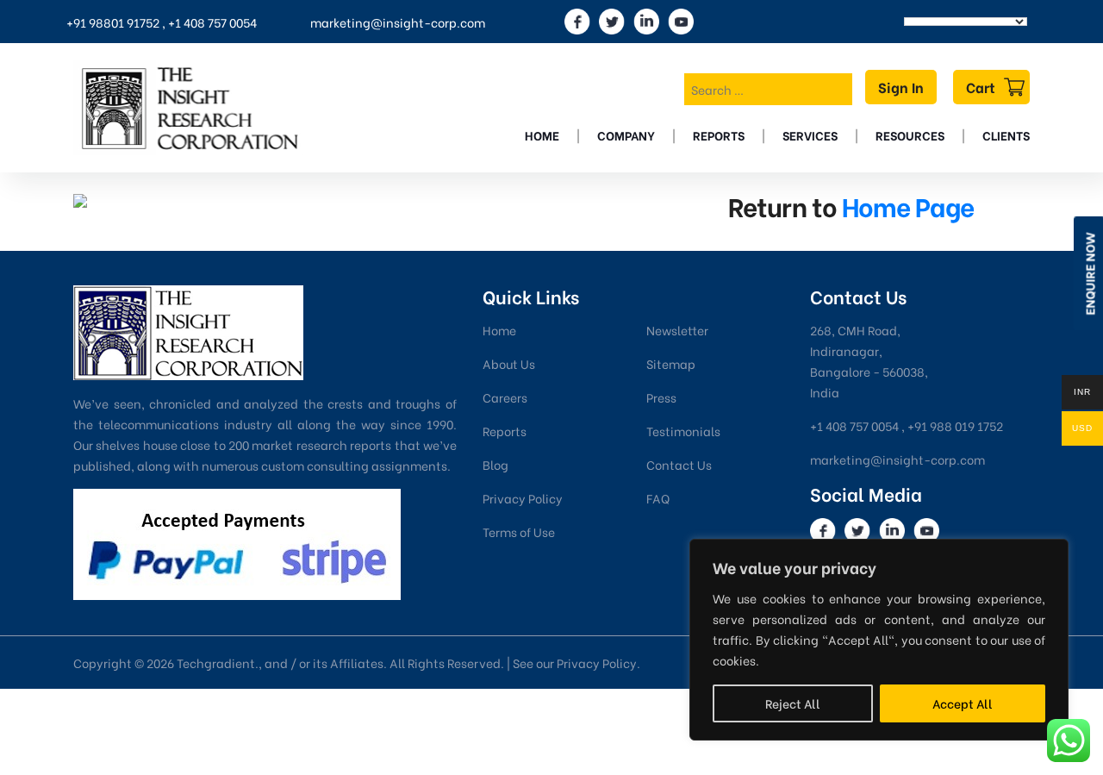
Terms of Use (519, 531)
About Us (509, 363)
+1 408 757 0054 (212, 22)
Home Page (908, 205)
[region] (879, 640)
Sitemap (670, 363)
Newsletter (677, 330)
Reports (719, 135)
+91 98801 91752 (112, 22)
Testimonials (683, 431)
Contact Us (679, 464)
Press (661, 397)
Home (542, 135)
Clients (1006, 135)
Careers (505, 397)
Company (626, 135)
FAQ (658, 498)
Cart (980, 87)
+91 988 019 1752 (955, 425)
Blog (495, 464)
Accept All (962, 703)
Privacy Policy (523, 498)
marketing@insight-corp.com (397, 22)
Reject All (792, 703)
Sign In (901, 87)
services (810, 135)
